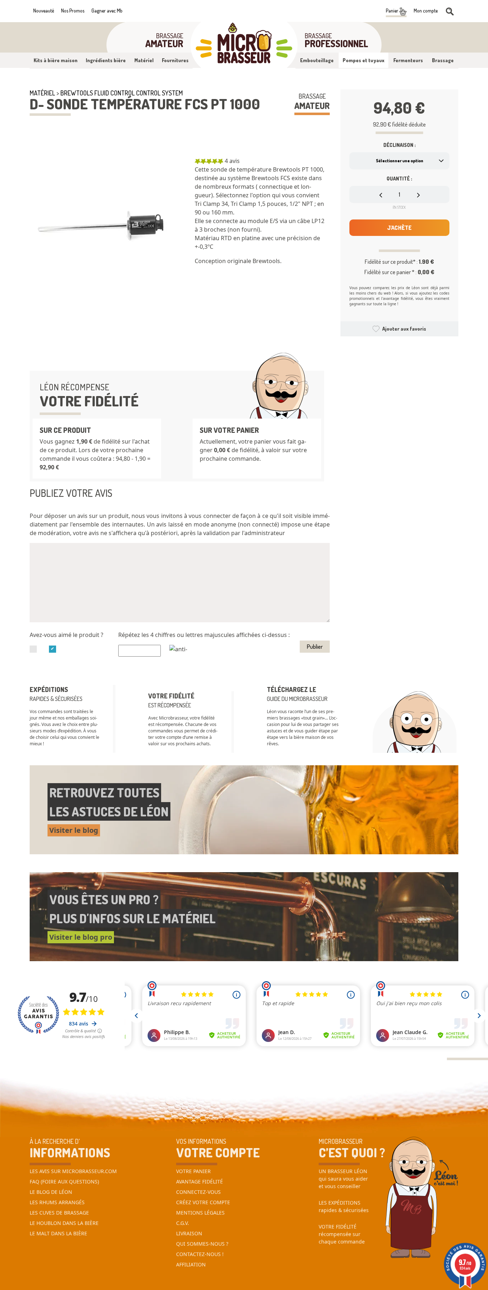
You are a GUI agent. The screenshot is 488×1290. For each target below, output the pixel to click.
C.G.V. (182, 1223)
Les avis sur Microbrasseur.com (73, 1171)
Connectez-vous (198, 1191)
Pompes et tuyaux (363, 60)
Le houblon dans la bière (64, 1223)
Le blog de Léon (51, 1191)
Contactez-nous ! (200, 1254)
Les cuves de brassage (59, 1212)
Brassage (443, 60)
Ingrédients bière (106, 60)
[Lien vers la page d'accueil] (244, 45)
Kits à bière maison (56, 60)
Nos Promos (72, 11)
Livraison (189, 1233)
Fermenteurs (408, 60)
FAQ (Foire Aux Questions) (64, 1181)
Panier (392, 11)
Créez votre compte (203, 1202)
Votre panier (193, 1171)
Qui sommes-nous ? (202, 1243)
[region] (262, 218)
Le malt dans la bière (58, 1233)
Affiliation (191, 1264)
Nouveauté (43, 11)
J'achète (399, 227)
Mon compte (426, 11)
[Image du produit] (101, 228)
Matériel (144, 60)
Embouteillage (317, 60)
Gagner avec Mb (107, 11)
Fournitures (175, 60)
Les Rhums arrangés (57, 1202)
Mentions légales (200, 1212)
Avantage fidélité (199, 1181)
